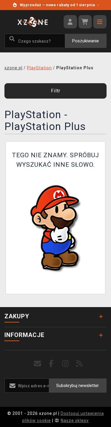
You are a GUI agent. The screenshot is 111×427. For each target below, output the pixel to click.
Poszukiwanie (85, 41)
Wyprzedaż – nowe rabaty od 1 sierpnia (59, 5)
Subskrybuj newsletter (77, 385)
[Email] (37, 363)
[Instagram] (65, 363)
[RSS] (79, 363)
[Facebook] (51, 363)
